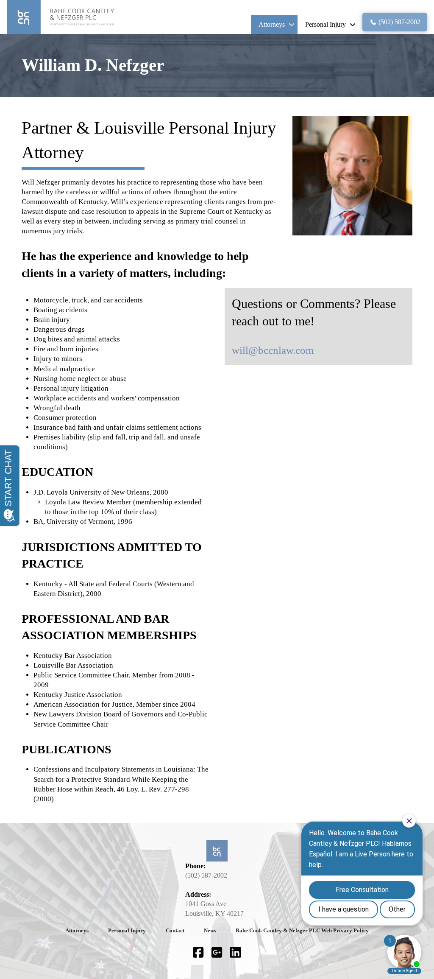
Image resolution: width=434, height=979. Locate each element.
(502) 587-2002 (206, 875)
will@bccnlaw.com (273, 350)
